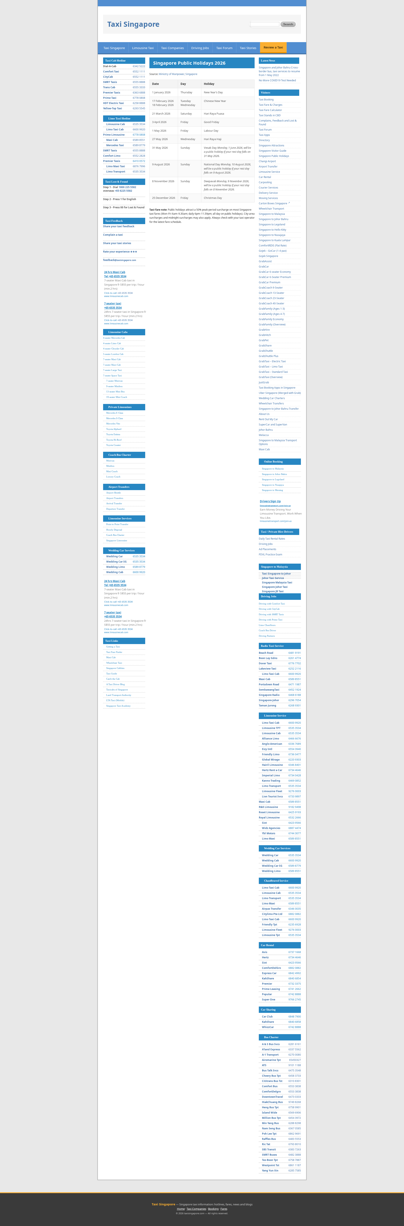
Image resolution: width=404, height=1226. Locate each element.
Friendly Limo (270, 754)
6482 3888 (294, 1154)
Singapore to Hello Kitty (272, 229)
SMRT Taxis (110, 82)
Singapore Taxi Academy (118, 706)
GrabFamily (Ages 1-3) (272, 308)
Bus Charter (271, 1037)
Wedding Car (114, 556)
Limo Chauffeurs (267, 625)
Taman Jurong (267, 705)
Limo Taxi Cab (115, 129)
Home (181, 1209)
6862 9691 (294, 1133)
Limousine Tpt (271, 935)
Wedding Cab (114, 572)
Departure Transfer (115, 509)
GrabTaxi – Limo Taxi (271, 366)
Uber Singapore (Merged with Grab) (280, 393)
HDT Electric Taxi (113, 103)
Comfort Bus (270, 1086)
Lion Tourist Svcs (272, 796)
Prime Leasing (271, 989)
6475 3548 (294, 1070)
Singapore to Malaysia (272, 214)
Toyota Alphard (113, 429)
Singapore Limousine (116, 540)
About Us (264, 414)
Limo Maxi (268, 838)
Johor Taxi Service (273, 578)
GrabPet (263, 340)
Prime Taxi (109, 98)
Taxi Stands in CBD (270, 115)
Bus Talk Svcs (270, 1070)
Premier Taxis (111, 92)
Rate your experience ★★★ (120, 251)
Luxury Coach (113, 476)
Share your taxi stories (117, 243)
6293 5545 (139, 108)
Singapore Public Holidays (274, 156)
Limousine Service (269, 172)
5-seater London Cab (113, 354)
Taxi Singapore (133, 24)
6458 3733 (294, 1076)
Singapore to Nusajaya (272, 235)
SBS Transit (269, 1149)
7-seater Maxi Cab (112, 359)
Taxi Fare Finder (114, 652)
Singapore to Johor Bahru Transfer (279, 408)
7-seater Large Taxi (112, 370)
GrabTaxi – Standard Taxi (273, 372)
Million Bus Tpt (271, 1118)
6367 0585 (294, 1128)
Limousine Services (120, 518)
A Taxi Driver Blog (115, 684)
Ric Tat (266, 1144)
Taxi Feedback (114, 220)
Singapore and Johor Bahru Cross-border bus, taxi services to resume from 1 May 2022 (279, 71)
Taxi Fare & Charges (270, 105)
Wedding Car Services (121, 550)
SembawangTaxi (269, 689)
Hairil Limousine (272, 765)
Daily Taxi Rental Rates (272, 538)
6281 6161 (294, 1044)
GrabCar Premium (269, 282)
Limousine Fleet (272, 791)
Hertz (265, 957)
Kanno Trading (271, 780)
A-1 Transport (270, 1054)
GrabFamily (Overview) (272, 324)
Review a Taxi (273, 47)
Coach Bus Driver (267, 630)
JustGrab (264, 382)
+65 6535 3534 (125, 292)
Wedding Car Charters (272, 398)
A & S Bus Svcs (271, 1044)
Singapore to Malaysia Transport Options (278, 442)
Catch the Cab (113, 679)
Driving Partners (267, 636)
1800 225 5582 (127, 187)
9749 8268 (294, 1102)
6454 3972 (294, 1118)
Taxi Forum (224, 48)
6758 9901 (294, 1107)
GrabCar (264, 266)
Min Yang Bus (270, 1123)
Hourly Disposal (114, 529)
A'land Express (271, 1049)
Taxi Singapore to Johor (276, 573)
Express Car (269, 973)
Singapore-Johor (269, 700)
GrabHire (264, 330)
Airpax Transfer (271, 908)
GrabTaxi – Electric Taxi (272, 361)
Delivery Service (268, 193)
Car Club (267, 1016)
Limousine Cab (115, 124)
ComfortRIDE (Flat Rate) (273, 245)
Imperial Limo (271, 775)
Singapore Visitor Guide (272, 150)
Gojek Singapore (268, 256)
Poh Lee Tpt (269, 1133)
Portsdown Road (269, 684)
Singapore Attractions (271, 145)
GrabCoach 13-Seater (271, 293)
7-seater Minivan (114, 381)
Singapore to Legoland (272, 224)
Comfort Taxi (111, 71)
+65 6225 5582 (123, 191)
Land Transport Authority (118, 695)
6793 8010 (294, 1144)
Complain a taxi (113, 235)
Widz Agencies (271, 828)
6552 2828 (139, 156)
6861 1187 (294, 1165)
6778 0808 (139, 98)
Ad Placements (267, 549)
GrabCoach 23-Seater (271, 298)
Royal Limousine (269, 817)
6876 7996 (139, 166)
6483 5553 (294, 1139)
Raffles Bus (269, 1139)
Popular (267, 994)
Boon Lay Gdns (268, 658)
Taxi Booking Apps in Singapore (277, 387)
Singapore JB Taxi (273, 591)
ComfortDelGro (271, 968)
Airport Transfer (268, 166)
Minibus (110, 466)
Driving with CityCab (269, 609)
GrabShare (265, 345)
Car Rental (265, 177)
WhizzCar (268, 1027)
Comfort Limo (111, 156)
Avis (264, 952)
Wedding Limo (115, 567)
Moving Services (268, 198)
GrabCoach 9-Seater (271, 287)
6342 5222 (139, 66)
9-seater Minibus (114, 386)
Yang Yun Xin (270, 1170)
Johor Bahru (266, 430)
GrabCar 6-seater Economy (275, 272)
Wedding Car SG (116, 561)
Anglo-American (272, 744)
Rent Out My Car (268, 419)
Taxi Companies (172, 48)
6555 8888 (139, 82)
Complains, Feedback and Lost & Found (278, 122)
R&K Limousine (268, 807)
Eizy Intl (267, 749)
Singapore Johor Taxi (275, 587)
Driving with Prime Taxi (270, 619)
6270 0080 (294, 1054)
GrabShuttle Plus (268, 356)
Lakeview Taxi (267, 668)
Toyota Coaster (113, 445)
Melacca (264, 435)
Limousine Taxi (143, 48)
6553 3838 (294, 1086)
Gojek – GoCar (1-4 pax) (273, 251)
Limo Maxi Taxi (115, 166)
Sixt (264, 823)
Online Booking (273, 461)
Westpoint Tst (270, 1165)
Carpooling (265, 182)
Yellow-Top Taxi (112, 108)
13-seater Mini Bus (115, 391)
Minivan (110, 460)
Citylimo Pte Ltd (272, 914)
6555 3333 (139, 87)
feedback (119, 260)
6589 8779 (139, 145)
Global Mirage (271, 759)
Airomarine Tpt (271, 1060)
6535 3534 (139, 124)
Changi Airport (267, 161)
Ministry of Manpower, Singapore (178, 74)
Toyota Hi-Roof (114, 440)
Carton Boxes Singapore (273, 203)
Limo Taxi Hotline (119, 118)
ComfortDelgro (271, 1091)
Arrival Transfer (114, 503)
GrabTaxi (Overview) (271, 377)
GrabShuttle (266, 351)
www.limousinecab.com (116, 296)
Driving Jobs (200, 48)
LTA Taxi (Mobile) (115, 700)
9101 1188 (294, 1065)
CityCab (108, 77)
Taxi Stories (248, 48)
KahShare (268, 978)
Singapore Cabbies (115, 668)
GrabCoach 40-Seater (271, 303)
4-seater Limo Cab (112, 343)
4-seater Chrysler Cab (113, 348)
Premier (267, 983)
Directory (264, 140)
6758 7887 (294, 1160)
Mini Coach (112, 471)
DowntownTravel (272, 1097)
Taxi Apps (264, 135)
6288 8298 (294, 1123)
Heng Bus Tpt (270, 1107)
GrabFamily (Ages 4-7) (272, 314)
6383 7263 (294, 1149)
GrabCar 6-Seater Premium (275, 277)
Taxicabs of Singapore (117, 689)
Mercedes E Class (114, 413)
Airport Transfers (118, 486)
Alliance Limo (270, 738)
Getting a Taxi (113, 646)
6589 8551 (139, 140)
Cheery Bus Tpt (271, 1076)
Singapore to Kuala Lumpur (275, 240)
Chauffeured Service (276, 880)
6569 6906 (294, 1112)
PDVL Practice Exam (270, 554)
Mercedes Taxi (115, 145)
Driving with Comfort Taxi (272, 603)
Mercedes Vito (113, 423)
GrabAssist (265, 261)
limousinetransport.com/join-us (276, 521)
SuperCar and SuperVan (273, 424)
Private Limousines (120, 407)
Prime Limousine (114, 134)
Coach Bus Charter (119, 454)
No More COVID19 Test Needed (277, 80)
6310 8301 (294, 1081)
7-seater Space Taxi (112, 375)
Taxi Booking (266, 99)
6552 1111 (139, 71)
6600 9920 (139, 129)
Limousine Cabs (118, 332)
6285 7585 (294, 1170)
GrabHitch (265, 335)
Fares (224, 1209)
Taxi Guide (111, 673)
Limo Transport (115, 171)
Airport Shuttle (113, 492)
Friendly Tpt (269, 924)
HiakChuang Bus (272, 1102)
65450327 (295, 1060)
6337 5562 (294, 1049)
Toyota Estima (113, 434)
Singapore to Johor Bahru (273, 219)
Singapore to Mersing (272, 490)
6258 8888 (139, 103)
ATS (264, 1065)
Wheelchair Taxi (114, 663)
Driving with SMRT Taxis (271, 614)
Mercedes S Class (114, 418)
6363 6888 (139, 92)
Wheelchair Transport (271, 208)
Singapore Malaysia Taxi (277, 582)
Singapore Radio (269, 695)
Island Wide (269, 1112)
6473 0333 (294, 1097)
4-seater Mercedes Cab (114, 338)
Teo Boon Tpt (270, 1160)
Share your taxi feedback (118, 226)
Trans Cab (109, 87)
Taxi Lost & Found (116, 181)
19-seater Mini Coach (116, 397)
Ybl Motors (268, 833)
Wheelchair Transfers (271, 403)
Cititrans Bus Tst (272, 1081)
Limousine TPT (271, 728)
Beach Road (266, 653)
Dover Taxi (265, 663)
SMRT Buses (269, 1154)
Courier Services (268, 187)
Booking (213, 1209)
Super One (268, 999)
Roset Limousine (269, 812)
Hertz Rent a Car (272, 770)
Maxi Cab (112, 140)
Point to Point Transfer (117, 524)
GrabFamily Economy (271, 319)
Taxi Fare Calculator (270, 110)
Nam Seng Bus (271, 1128)
